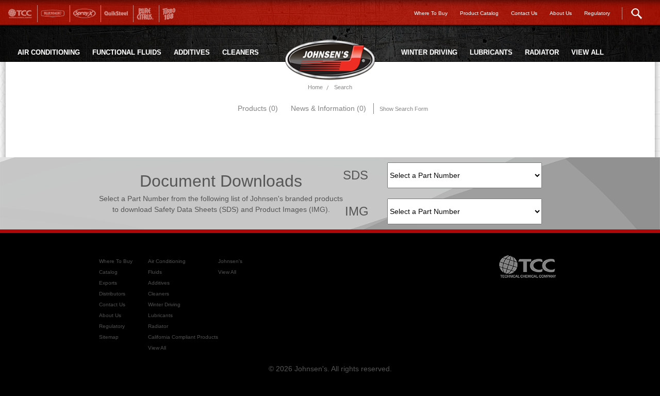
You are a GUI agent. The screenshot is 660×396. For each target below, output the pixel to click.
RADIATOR (542, 52)
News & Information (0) (328, 108)
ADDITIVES (192, 52)
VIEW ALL (587, 52)
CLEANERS (240, 52)
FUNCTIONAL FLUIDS (126, 52)
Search (343, 87)
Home (315, 87)
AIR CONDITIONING (49, 52)
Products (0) (258, 108)
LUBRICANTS (491, 52)
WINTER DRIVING (429, 52)
